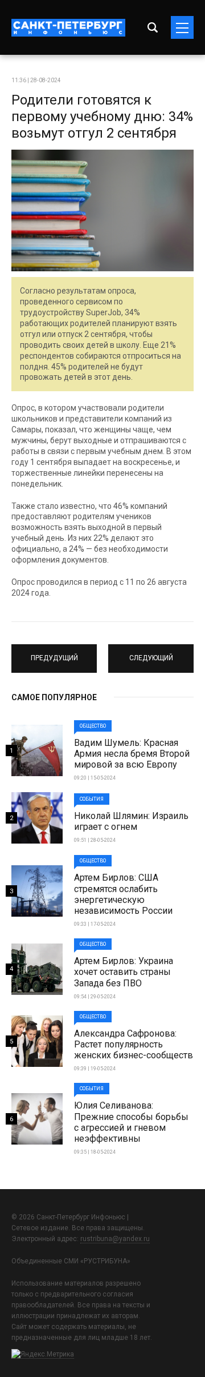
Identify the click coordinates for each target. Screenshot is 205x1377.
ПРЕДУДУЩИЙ (54, 653)
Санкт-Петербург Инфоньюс (68, 28)
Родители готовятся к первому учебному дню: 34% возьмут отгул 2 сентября (102, 116)
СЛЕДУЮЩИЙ (151, 653)
